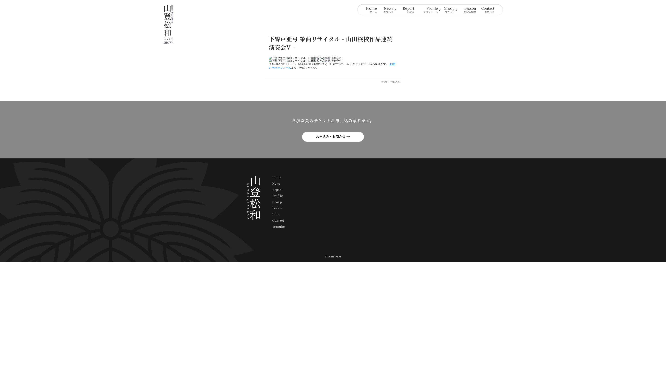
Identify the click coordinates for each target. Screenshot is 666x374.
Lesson (277, 208)
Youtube (278, 227)
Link (275, 214)
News (276, 183)
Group (277, 202)
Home (276, 177)
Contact (278, 220)
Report (277, 190)
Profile (277, 196)
